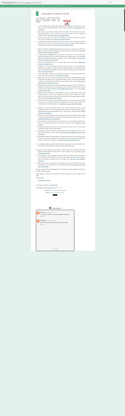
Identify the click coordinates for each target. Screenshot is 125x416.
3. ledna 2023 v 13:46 (50, 212)
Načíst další (55, 248)
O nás (66, 6)
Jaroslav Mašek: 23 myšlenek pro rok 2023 (55, 14)
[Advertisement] (55, 202)
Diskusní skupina (41, 6)
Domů (12, 6)
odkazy (50, 192)
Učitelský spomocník (59, 192)
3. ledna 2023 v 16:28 (51, 220)
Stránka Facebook (50, 6)
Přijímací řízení (33, 6)
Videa (16, 6)
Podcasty (20, 6)
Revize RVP (26, 6)
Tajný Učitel (42, 212)
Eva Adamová (43, 220)
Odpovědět (42, 216)
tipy (53, 192)
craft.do (60, 187)
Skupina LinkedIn (60, 6)
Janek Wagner (54, 190)
